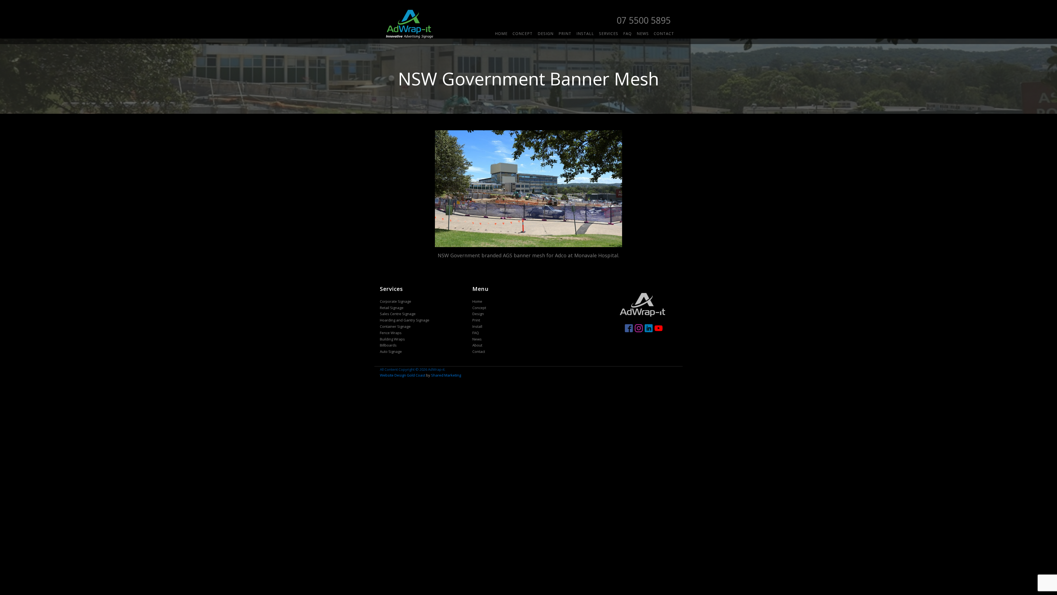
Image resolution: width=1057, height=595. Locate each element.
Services (608, 33)
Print (565, 33)
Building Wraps (392, 339)
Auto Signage (391, 351)
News (643, 33)
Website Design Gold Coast (402, 375)
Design (546, 33)
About (477, 345)
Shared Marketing (446, 375)
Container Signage (395, 326)
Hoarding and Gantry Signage (404, 320)
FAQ (627, 33)
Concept (523, 33)
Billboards (388, 345)
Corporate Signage (395, 301)
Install (585, 33)
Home (501, 33)
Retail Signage (392, 307)
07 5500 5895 (644, 20)
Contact (664, 33)
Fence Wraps (391, 332)
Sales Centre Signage (398, 313)
